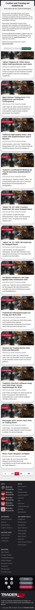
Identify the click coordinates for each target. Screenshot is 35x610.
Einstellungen (7, 48)
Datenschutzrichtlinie (7, 43)
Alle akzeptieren (26, 48)
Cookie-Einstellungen (19, 37)
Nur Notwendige (16, 48)
